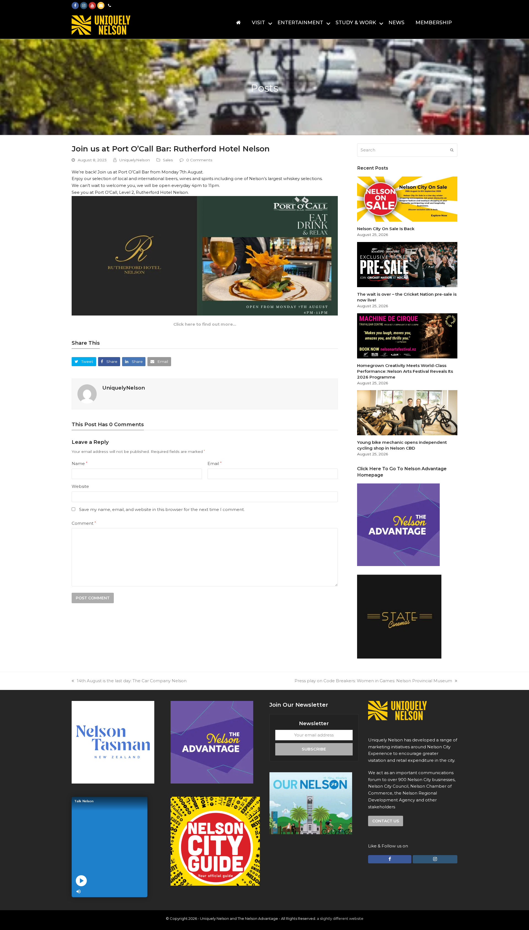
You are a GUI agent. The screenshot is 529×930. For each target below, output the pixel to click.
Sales (168, 160)
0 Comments (199, 160)
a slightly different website (340, 918)
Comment (84, 523)
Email (214, 463)
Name (79, 463)
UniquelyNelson (134, 160)
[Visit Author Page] (87, 393)
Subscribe (314, 749)
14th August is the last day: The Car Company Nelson (132, 680)
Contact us (385, 821)
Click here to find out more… (204, 324)
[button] (84, 361)
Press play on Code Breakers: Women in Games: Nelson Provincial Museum (373, 680)
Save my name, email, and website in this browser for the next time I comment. (162, 509)
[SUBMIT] (452, 150)
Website (80, 486)
